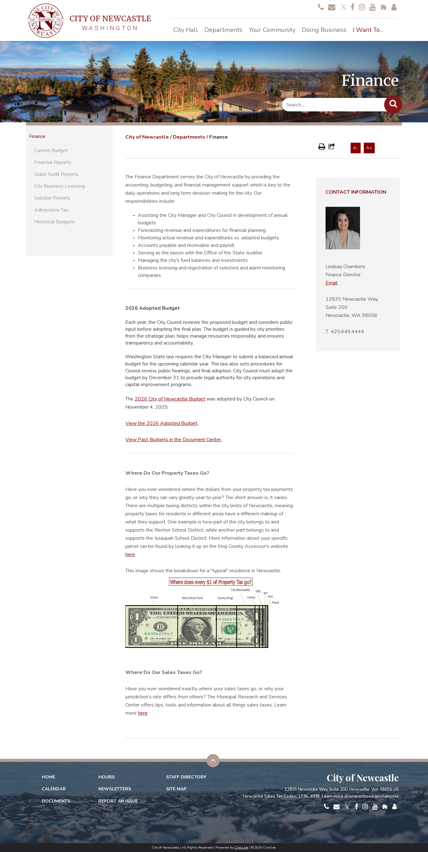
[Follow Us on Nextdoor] (383, 7)
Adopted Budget (178, 423)
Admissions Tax (51, 210)
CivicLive (241, 847)
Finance (37, 136)
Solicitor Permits (52, 198)
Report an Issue (118, 801)
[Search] (393, 105)
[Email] (331, 7)
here (130, 554)
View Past (173, 439)
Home (48, 777)
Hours (106, 777)
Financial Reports (52, 162)
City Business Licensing (59, 186)
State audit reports (56, 174)
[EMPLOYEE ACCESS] (394, 7)
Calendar (54, 789)
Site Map (176, 789)
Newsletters (114, 789)
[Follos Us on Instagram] (362, 7)
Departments (189, 137)
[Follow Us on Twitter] (342, 6)
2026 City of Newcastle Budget (170, 398)
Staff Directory (186, 777)
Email (331, 282)
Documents (56, 801)
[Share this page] (331, 147)
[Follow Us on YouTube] (372, 7)
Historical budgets (54, 221)
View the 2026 (142, 423)
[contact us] (321, 7)
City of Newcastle (147, 137)
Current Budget (51, 150)
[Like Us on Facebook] (352, 7)
